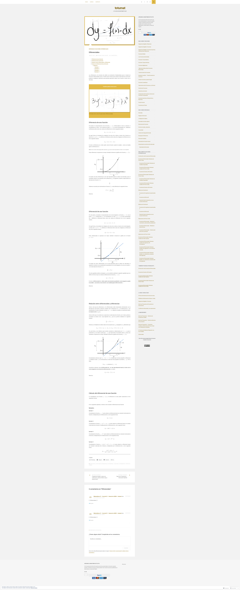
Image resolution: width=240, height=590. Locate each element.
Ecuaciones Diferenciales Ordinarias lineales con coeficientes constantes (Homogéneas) (146, 254)
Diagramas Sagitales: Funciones (144, 46)
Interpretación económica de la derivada (146, 144)
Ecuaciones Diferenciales (101, 48)
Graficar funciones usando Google (145, 79)
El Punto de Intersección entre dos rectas (146, 295)
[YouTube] (150, 2)
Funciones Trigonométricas (143, 62)
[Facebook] (144, 2)
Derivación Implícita (142, 138)
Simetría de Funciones (142, 88)
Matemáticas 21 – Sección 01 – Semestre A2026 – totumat (107, 496)
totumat (120, 8)
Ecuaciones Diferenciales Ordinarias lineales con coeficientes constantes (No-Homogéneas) (147, 260)
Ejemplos (96, 65)
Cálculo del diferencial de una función (100, 64)
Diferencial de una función (97, 60)
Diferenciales (141, 334)
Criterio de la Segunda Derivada (144, 132)
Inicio (86, 1)
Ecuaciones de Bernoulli (144, 197)
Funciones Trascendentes (143, 59)
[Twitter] (141, 2)
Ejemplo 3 (97, 70)
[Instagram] (147, 2)
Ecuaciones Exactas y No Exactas (145, 171)
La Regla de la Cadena (142, 118)
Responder (127, 496)
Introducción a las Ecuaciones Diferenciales (101, 114)
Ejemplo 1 (97, 67)
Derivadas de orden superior (144, 121)
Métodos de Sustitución (143, 190)
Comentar (126, 547)
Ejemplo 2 (97, 68)
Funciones (116, 463)
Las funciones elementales (143, 56)
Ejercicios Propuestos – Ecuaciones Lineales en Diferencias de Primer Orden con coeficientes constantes (146, 326)
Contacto (98, 1)
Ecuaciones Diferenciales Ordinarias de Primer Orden (146, 281)
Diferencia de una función (97, 59)
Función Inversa (141, 102)
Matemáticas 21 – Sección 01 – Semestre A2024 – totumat (107, 513)
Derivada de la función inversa (144, 141)
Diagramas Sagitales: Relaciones (144, 44)
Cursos (91, 1)
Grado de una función (142, 91)
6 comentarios (113, 55)
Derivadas (91, 48)
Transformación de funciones (144, 72)
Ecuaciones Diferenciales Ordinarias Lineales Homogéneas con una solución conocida (147, 248)
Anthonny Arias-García (102, 55)
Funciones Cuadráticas (142, 82)
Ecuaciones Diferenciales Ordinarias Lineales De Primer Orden (145, 286)
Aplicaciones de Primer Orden (144, 218)
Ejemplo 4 (97, 71)
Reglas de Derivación (142, 115)
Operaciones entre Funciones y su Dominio (146, 85)
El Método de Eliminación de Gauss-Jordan (146, 298)
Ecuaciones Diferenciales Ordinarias (104, 463)
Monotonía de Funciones (143, 124)
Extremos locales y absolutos (144, 127)
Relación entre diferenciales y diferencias (101, 62)
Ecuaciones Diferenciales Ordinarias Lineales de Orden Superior (145, 276)
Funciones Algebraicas (142, 65)
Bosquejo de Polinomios (143, 135)
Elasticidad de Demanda (144, 147)
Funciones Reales (141, 53)
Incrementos (122, 463)
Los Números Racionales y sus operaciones (146, 308)
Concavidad (140, 130)
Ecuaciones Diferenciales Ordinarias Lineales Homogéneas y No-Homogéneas (146, 243)
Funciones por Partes (142, 105)
